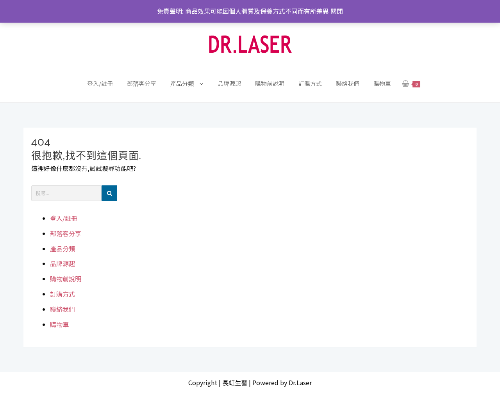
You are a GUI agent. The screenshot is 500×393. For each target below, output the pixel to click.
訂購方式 (62, 294)
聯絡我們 (62, 309)
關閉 (336, 11)
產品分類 (62, 248)
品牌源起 (62, 263)
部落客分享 (65, 233)
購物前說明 (65, 278)
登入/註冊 (63, 218)
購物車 (59, 324)
